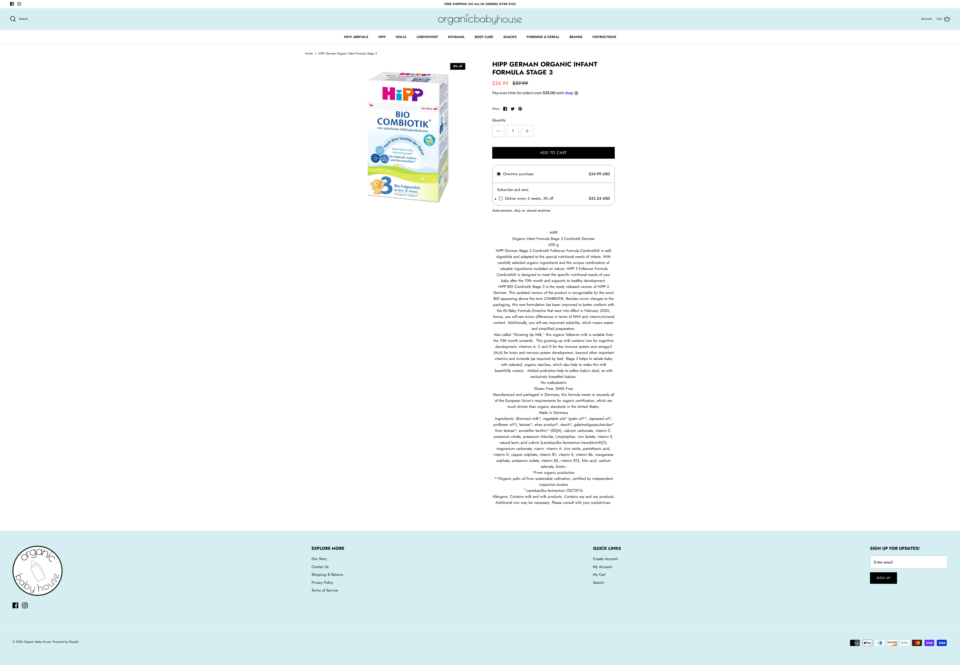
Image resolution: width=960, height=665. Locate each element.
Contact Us (320, 567)
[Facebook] (12, 4)
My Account (602, 567)
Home (309, 53)
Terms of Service (325, 590)
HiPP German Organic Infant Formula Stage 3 (347, 53)
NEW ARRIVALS (356, 36)
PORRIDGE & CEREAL (543, 36)
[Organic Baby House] (480, 19)
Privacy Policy (322, 582)
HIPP (382, 36)
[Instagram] (19, 4)
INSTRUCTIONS (604, 36)
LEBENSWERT (427, 36)
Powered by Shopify (65, 642)
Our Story (319, 559)
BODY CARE (484, 36)
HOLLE (401, 36)
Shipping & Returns (327, 574)
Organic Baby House (37, 642)
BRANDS (576, 36)
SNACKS (509, 36)
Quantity (499, 120)
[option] (406, 135)
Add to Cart (553, 152)
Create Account (605, 559)
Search (598, 582)
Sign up (883, 578)
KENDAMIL (456, 36)
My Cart (599, 574)
